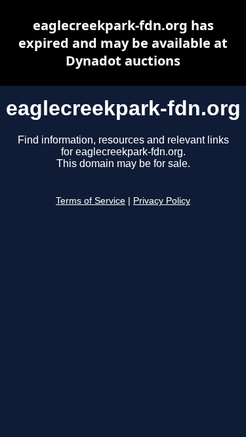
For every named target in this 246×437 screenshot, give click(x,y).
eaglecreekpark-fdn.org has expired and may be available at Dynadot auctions (123, 42)
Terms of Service (90, 201)
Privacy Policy (161, 201)
